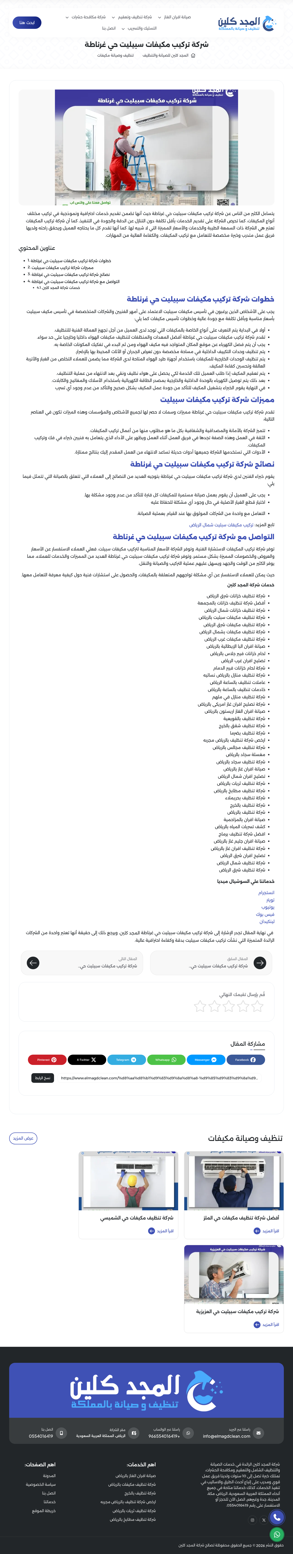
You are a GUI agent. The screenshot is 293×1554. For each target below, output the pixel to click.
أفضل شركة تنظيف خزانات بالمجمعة (231, 603)
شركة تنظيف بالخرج (247, 805)
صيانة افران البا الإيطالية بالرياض (235, 646)
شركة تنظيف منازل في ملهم (238, 696)
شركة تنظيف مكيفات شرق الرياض (234, 624)
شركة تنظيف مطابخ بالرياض (239, 790)
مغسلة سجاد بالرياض (245, 754)
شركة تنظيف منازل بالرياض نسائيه (234, 675)
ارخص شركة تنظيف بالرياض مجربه (234, 740)
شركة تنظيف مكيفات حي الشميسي (137, 1218)
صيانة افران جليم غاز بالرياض (239, 841)
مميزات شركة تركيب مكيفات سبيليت (63, 267)
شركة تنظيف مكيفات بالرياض (132, 1484)
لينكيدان (267, 921)
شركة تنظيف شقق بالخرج (242, 725)
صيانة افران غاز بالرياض (244, 769)
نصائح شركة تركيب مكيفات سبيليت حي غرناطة (71, 274)
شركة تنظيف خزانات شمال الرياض (234, 610)
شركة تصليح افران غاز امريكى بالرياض (231, 704)
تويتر (270, 900)
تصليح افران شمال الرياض (241, 776)
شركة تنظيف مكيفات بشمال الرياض (232, 631)
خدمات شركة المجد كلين (61, 288)
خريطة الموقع (44, 1511)
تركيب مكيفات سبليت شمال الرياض (221, 524)
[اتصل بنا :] (277, 1517)
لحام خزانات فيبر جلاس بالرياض (237, 653)
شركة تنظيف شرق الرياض (242, 870)
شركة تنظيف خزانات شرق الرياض (236, 596)
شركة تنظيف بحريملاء (245, 797)
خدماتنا (50, 1502)
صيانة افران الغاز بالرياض (136, 1476)
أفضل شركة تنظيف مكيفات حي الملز (241, 1218)
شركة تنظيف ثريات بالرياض (241, 783)
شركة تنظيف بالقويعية (244, 718)
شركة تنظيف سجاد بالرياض (240, 762)
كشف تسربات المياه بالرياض (240, 826)
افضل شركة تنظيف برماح (242, 834)
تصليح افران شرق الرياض (242, 855)
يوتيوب (267, 907)
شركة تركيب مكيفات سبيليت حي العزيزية (237, 1311)
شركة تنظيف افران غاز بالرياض (238, 848)
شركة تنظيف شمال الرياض (241, 862)
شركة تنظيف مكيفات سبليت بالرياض (232, 617)
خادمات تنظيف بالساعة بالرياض (236, 689)
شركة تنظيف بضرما (247, 732)
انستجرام (266, 892)
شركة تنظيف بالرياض (246, 812)
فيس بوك (265, 914)
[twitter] (264, 1520)
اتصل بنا (49, 1493)
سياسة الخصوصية (41, 1484)
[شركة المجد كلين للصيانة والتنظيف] (247, 22)
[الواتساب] (277, 1534)
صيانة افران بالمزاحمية (244, 819)
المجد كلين (130, 933)
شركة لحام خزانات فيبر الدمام (239, 668)
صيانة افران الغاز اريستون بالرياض (235, 711)
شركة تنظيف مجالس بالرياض (239, 747)
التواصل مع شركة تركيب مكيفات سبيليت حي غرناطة (75, 281)
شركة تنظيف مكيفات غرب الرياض (234, 639)
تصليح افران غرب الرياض (243, 660)
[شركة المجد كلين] (146, 1390)
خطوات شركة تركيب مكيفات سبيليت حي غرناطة (71, 261)
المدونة (49, 1476)
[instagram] (252, 1520)
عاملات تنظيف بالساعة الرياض (237, 682)
